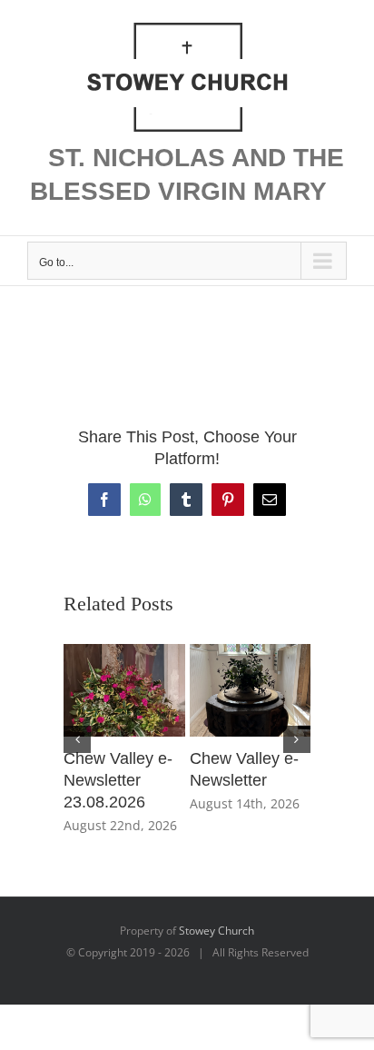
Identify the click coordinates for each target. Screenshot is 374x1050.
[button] (77, 739)
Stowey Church (216, 930)
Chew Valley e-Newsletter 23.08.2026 (118, 780)
